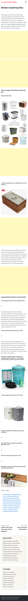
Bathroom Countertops (8, 572)
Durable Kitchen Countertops (10, 511)
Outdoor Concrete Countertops (11, 547)
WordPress (10, 599)
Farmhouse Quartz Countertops (11, 553)
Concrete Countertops (8, 576)
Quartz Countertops (8, 586)
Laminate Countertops (8, 582)
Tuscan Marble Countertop (9, 555)
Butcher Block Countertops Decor (11, 549)
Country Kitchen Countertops (10, 496)
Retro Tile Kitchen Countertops (11, 498)
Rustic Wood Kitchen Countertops (12, 500)
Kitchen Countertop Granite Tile (11, 507)
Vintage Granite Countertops (10, 545)
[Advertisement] (14, 45)
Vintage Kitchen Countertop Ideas (12, 502)
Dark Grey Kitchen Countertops (11, 505)
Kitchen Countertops (8, 580)
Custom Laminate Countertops (10, 541)
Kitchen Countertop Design (10, 509)
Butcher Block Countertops (9, 574)
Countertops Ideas (9, 2)
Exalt (16, 599)
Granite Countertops (8, 578)
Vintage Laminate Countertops (10, 557)
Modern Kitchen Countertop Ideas (12, 494)
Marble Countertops (8, 584)
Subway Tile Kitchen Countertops (12, 503)
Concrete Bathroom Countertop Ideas (12, 551)
